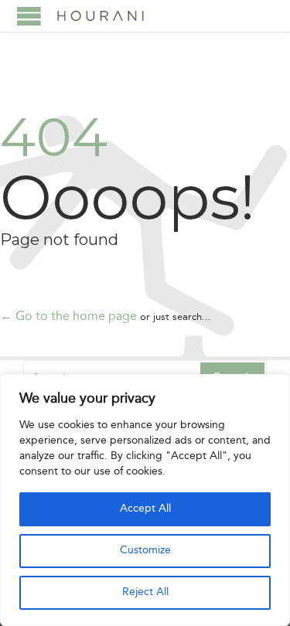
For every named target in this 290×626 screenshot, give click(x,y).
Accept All (145, 509)
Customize (145, 550)
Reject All (145, 592)
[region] (145, 500)
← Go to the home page (68, 316)
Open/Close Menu (29, 15)
